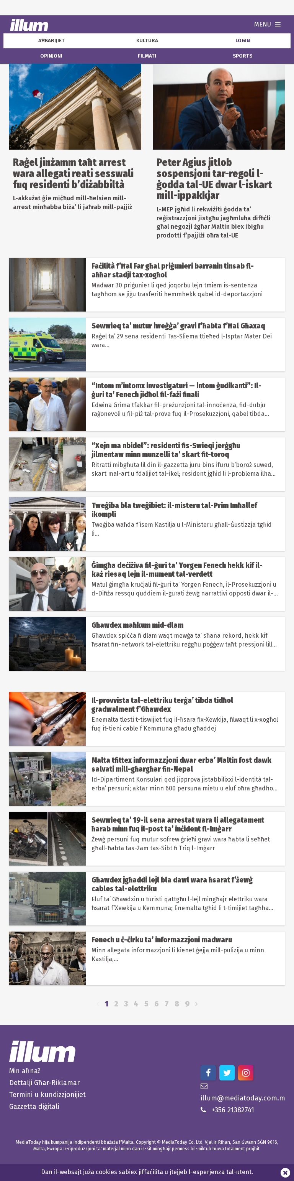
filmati (147, 56)
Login (242, 41)
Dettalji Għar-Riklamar (44, 1083)
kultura (147, 41)
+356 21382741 (233, 1110)
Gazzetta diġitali (34, 1106)
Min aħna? (25, 1071)
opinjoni (51, 56)
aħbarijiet (51, 41)
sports (242, 56)
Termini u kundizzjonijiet (47, 1094)
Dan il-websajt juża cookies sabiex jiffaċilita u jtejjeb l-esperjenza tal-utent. (147, 1172)
